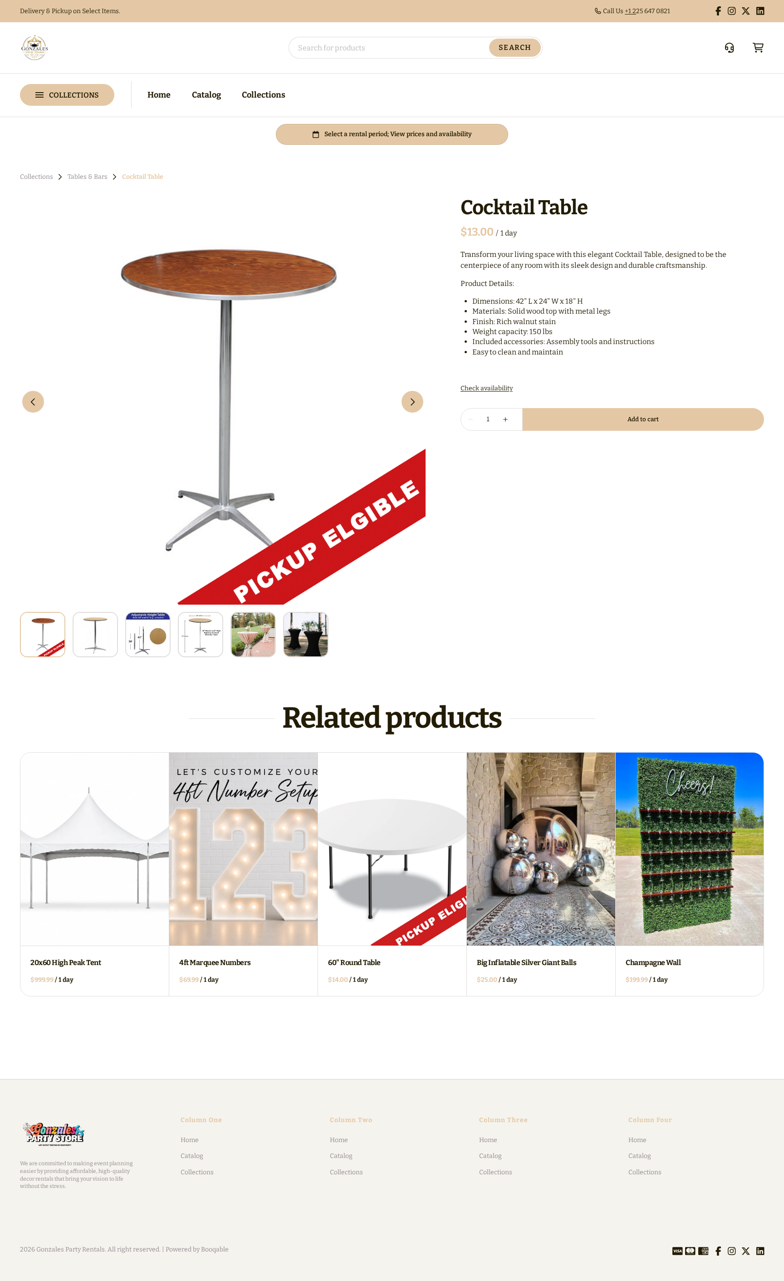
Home (159, 95)
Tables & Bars (88, 177)
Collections (263, 95)
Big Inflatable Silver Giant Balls (526, 962)
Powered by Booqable (197, 1249)
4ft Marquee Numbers (215, 962)
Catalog (206, 95)
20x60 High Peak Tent (65, 962)
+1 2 (630, 11)
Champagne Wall (653, 962)
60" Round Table (354, 962)
